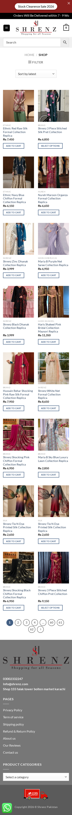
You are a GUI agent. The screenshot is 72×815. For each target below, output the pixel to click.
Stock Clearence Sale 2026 (36, 6)
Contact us (10, 752)
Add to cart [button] (13, 145)
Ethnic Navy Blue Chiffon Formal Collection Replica (14, 198)
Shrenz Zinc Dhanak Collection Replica (15, 263)
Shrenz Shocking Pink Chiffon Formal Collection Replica (16, 461)
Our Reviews (12, 745)
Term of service (13, 717)
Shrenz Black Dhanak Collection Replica (16, 326)
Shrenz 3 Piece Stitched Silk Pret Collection (52, 130)
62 (32, 629)
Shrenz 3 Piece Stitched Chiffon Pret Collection (52, 592)
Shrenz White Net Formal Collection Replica (49, 394)
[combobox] (36, 777)
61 (60, 622)
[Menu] (6, 28)
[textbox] (35, 777)
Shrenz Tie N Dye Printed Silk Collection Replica (17, 527)
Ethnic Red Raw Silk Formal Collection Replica (15, 132)
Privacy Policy (12, 710)
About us (9, 738)
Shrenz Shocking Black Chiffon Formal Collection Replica (17, 594)
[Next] (40, 629)
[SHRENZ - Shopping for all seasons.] (36, 28)
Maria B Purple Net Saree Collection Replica (53, 263)
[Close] (69, 3)
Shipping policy (13, 724)
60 (51, 622)
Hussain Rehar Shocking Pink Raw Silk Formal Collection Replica (18, 394)
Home (29, 55)
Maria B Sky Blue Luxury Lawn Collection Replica (53, 459)
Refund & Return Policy (19, 731)
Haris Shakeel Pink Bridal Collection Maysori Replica (49, 328)
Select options (50, 145)
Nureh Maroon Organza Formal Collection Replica (53, 198)
